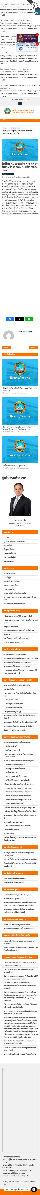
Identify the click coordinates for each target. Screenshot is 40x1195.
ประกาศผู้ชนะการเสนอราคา (14, 704)
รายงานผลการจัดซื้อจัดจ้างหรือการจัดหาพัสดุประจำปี (20, 722)
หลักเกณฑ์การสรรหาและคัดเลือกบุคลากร (18, 788)
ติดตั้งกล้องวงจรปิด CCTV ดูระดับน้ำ (14, 466)
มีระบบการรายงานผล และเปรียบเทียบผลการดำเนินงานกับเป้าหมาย (20, 970)
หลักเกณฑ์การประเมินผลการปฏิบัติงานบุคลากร (20, 807)
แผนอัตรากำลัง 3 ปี (11, 746)
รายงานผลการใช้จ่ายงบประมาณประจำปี (17, 666)
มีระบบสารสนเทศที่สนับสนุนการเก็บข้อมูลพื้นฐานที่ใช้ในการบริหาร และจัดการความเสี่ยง (21, 977)
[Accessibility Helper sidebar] (37, 12)
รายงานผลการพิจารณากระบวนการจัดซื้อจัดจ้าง (19, 726)
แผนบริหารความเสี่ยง (11, 585)
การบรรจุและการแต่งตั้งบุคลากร (15, 768)
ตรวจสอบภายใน (10, 589)
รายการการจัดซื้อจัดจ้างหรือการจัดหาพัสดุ (17, 685)
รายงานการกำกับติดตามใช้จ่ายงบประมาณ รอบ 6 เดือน (21, 659)
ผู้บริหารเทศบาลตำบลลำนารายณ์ (14, 541)
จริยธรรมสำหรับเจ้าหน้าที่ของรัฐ (14, 822)
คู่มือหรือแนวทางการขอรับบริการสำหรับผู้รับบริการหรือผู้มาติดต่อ (21, 621)
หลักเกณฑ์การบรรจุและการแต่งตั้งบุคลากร (18, 792)
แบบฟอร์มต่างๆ (9, 834)
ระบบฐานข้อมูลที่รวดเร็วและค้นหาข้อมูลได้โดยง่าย (20, 1054)
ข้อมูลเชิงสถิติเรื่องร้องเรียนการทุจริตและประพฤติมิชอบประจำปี (20, 864)
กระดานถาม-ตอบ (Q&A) (11, 642)
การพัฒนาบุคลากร (11, 772)
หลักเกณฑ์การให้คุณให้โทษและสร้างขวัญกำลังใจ (20, 811)
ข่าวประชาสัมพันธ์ (10, 557)
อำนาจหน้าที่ (8, 545)
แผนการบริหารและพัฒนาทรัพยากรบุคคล (17, 742)
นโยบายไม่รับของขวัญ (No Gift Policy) (16, 895)
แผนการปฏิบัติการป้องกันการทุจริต (15, 593)
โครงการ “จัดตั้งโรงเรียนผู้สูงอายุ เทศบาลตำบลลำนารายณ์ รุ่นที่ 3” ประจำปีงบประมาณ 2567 (18, 428)
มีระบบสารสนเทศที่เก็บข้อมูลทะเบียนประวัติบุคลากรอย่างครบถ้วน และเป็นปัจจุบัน (20, 1005)
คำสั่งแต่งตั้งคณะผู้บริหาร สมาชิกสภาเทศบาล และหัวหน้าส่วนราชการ (20, 839)
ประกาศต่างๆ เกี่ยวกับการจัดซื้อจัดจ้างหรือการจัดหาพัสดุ (20, 694)
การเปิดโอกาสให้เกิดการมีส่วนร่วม (14, 882)
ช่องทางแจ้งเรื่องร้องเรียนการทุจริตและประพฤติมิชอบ (21, 859)
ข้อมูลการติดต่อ (9, 549)
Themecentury (20, 1193)
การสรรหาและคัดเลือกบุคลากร (15, 764)
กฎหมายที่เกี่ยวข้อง (10, 553)
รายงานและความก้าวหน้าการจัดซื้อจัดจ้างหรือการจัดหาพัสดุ (19, 717)
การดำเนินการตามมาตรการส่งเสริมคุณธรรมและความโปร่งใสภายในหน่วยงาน (21, 949)
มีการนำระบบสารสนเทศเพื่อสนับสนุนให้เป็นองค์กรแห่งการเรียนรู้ (20, 1049)
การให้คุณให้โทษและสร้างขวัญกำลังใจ (17, 780)
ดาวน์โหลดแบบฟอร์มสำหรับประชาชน (16, 638)
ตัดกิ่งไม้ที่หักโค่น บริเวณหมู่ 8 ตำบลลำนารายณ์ (7, 348)
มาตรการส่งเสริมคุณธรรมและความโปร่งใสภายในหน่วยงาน (19, 942)
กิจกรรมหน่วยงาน (7, 174)
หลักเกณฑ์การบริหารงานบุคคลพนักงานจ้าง (18, 800)
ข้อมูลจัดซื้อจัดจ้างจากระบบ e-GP (14, 730)
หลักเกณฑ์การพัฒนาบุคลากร (14, 803)
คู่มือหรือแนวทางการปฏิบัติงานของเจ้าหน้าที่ (18, 616)
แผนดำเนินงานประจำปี (11, 581)
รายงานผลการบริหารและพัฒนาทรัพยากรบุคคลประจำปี (21, 816)
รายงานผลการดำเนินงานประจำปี (14, 604)
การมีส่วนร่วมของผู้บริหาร (12, 899)
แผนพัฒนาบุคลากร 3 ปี (12, 750)
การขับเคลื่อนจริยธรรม (12, 830)
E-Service (7, 634)
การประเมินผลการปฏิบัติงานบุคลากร (16, 776)
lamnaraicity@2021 (24, 177)
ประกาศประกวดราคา (12, 700)
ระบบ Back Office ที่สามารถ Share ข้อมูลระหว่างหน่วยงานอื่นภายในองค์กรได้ (19, 1042)
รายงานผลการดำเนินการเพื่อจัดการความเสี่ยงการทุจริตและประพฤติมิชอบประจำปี (19, 910)
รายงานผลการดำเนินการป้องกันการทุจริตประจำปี (19, 928)
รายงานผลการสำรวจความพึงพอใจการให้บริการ (19, 630)
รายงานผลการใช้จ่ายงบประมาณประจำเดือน (18, 662)
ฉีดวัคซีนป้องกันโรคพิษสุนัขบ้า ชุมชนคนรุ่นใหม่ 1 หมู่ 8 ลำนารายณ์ (20, 389)
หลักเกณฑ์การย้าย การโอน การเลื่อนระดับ (18, 796)
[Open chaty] (34, 1189)
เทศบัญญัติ (7, 577)
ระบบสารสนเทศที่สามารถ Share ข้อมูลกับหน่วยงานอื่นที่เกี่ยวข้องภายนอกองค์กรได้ (20, 1012)
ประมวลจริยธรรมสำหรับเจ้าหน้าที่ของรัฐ (18, 826)
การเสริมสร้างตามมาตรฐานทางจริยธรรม (17, 924)
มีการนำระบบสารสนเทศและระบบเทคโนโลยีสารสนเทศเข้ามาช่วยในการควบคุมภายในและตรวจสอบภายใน (20, 985)
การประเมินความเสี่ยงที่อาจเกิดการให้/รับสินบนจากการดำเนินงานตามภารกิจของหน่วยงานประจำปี (20, 904)
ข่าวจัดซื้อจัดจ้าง (9, 689)
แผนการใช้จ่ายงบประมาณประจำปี (15, 655)
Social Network (9, 561)
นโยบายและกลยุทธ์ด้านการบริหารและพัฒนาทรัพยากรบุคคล (19, 755)
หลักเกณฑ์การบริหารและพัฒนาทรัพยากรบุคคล (19, 784)
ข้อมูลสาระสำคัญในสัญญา (13, 711)
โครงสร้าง (7, 538)
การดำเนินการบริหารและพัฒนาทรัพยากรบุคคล (19, 761)
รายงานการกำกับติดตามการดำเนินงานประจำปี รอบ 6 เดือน (20, 598)
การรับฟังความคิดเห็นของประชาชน (15, 878)
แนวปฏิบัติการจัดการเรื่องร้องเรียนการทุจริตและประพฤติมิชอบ (19, 854)
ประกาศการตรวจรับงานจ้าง (13, 708)
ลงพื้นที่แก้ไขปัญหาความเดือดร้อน (34, 348)
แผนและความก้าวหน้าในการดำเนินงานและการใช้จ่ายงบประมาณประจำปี (21, 671)
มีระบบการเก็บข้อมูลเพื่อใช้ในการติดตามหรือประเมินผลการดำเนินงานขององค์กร (20, 964)
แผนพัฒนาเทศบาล (10, 574)
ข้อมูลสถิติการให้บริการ (11, 627)
